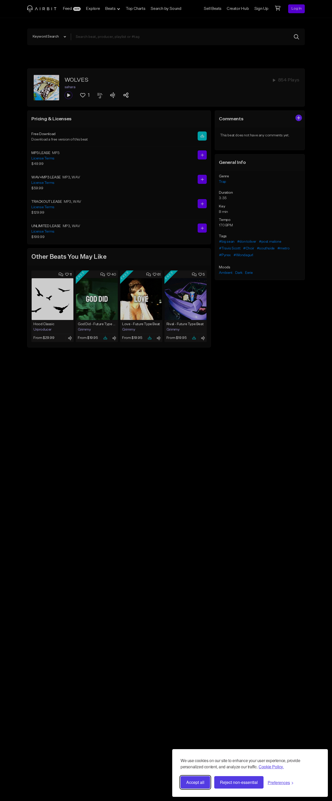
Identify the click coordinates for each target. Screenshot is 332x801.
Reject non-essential (239, 782)
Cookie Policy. (271, 767)
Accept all (195, 782)
